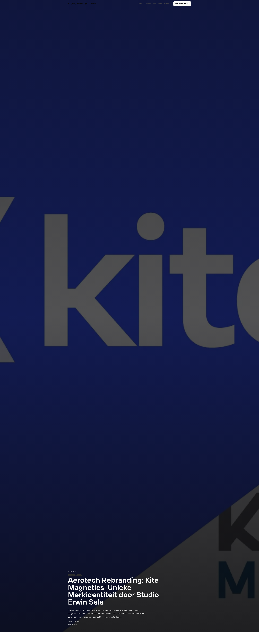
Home (70, 571)
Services (147, 3)
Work (140, 3)
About (160, 3)
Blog (154, 3)
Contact (167, 3)
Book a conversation (182, 3)
